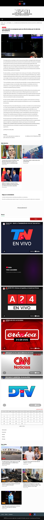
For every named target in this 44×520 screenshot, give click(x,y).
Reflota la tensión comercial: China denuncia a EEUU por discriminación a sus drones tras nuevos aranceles (10, 184)
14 (10, 418)
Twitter (6, 514)
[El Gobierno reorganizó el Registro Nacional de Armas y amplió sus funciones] (11, 475)
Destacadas (4, 429)
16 (22, 418)
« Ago (20, 426)
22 (16, 421)
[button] (2, 19)
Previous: (11, 136)
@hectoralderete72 (22, 207)
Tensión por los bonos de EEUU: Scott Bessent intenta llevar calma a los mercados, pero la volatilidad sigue (10, 162)
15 (16, 418)
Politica (3, 436)
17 (27, 418)
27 (4, 423)
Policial (3, 434)
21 (10, 421)
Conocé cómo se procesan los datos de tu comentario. (29, 199)
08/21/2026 (5, 164)
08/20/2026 (5, 187)
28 (10, 423)
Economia (4, 27)
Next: (33, 135)
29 (16, 423)
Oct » (23, 426)
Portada (3, 439)
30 (22, 423)
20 (4, 421)
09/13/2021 (5, 32)
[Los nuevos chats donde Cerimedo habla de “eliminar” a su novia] (32, 453)
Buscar (3, 214)
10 (27, 416)
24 (27, 421)
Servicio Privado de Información (22, 14)
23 (22, 421)
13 (4, 418)
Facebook (10, 514)
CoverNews (32, 518)
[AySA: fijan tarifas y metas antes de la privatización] (32, 152)
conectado (14, 197)
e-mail (2, 514)
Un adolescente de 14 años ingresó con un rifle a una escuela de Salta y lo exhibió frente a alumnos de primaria (11, 463)
